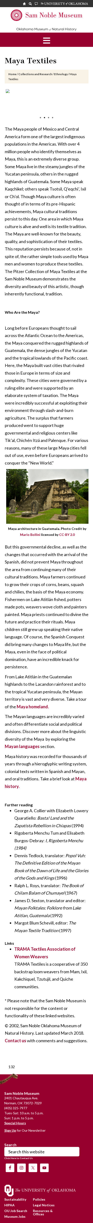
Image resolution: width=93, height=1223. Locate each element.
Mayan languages (22, 746)
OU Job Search (15, 1211)
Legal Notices (44, 1205)
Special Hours (15, 1123)
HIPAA (9, 1205)
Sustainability (15, 1199)
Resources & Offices (43, 1212)
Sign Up (10, 1130)
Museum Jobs (15, 1216)
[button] (47, 40)
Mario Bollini (30, 535)
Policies (39, 1199)
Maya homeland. (32, 706)
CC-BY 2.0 (67, 535)
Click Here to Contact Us (18, 1158)
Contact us (15, 1040)
